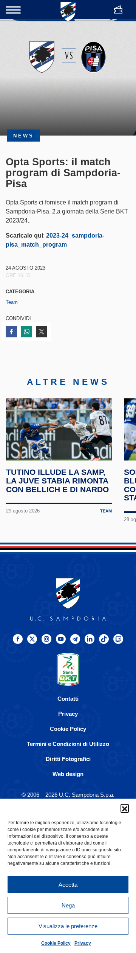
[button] (124, 808)
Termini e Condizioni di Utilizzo (68, 744)
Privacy (82, 943)
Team (12, 302)
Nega (68, 905)
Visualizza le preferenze (68, 926)
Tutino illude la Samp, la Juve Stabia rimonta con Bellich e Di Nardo (57, 481)
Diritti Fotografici (68, 759)
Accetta (68, 884)
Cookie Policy (56, 943)
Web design (68, 774)
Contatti (68, 698)
